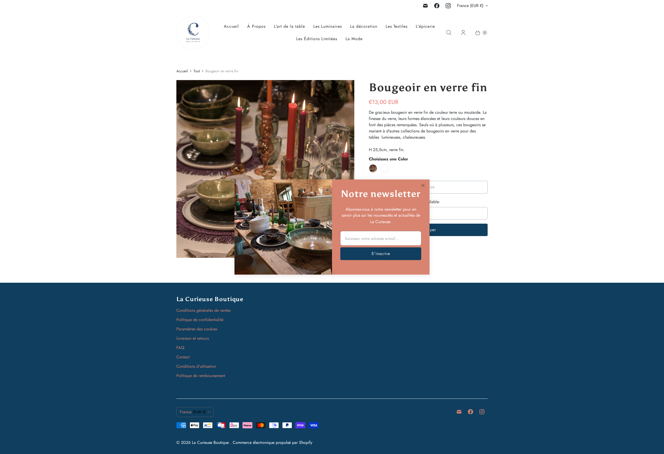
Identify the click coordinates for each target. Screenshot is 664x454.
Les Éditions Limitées (316, 39)
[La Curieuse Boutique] (193, 32)
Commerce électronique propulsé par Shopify (272, 442)
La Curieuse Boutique (211, 442)
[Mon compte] (463, 32)
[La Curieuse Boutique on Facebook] (436, 5)
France (470, 6)
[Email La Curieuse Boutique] (425, 5)
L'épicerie (425, 26)
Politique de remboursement (200, 376)
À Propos (256, 26)
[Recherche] (448, 32)
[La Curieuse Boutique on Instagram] (448, 5)
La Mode (354, 39)
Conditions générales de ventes (203, 310)
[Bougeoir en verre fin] (265, 169)
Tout (196, 71)
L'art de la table (289, 26)
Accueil (231, 26)
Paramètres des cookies (196, 329)
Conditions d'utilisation (196, 366)
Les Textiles (396, 26)
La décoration (363, 26)
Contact (183, 357)
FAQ (180, 348)
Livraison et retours (192, 338)
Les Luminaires (327, 26)
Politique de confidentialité (199, 320)
